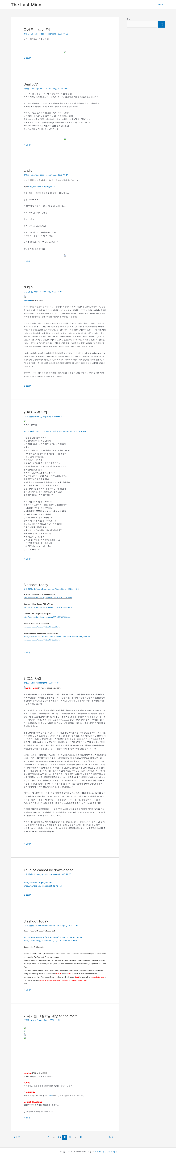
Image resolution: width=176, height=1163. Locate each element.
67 (70, 1137)
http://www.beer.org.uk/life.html (38, 882)
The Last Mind (26, 4)
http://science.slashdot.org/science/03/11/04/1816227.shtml (48, 607)
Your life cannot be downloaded (48, 870)
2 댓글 (26, 88)
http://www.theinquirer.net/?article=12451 (43, 886)
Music (37, 416)
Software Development (44, 589)
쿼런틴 (29, 287)
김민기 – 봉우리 (35, 412)
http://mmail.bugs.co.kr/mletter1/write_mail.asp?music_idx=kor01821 (55, 431)
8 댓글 (26, 175)
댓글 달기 (28, 291)
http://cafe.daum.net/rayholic (41, 186)
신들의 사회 (32, 679)
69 (80, 1137)
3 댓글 (26, 34)
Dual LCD (31, 84)
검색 (129, 19)
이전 (17, 1137)
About (160, 4)
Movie (33, 1020)
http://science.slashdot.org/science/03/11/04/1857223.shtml (48, 617)
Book (35, 291)
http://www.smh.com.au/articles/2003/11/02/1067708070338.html (53, 937)
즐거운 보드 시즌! (37, 30)
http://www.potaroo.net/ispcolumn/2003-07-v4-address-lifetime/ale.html (57, 636)
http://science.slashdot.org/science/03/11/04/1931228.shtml (48, 598)
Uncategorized (37, 34)
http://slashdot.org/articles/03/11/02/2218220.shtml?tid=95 (50, 940)
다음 (112, 1137)
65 (59, 1137)
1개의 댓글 (28, 416)
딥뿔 (51, 1095)
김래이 (29, 171)
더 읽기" (27, 58)
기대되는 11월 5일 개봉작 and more (51, 1016)
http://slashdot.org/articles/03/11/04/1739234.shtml (42, 627)
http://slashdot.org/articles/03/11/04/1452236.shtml (42, 640)
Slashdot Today (36, 585)
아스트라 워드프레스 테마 (105, 1151)
